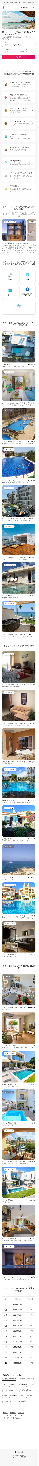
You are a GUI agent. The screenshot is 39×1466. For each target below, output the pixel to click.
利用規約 (23, 1457)
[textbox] (10, 51)
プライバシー (15, 1457)
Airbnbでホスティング (27, 8)
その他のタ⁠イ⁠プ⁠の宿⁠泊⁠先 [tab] (9, 1379)
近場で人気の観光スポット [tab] (26, 1379)
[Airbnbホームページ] (3, 8)
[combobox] (19, 45)
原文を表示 (31, 2)
